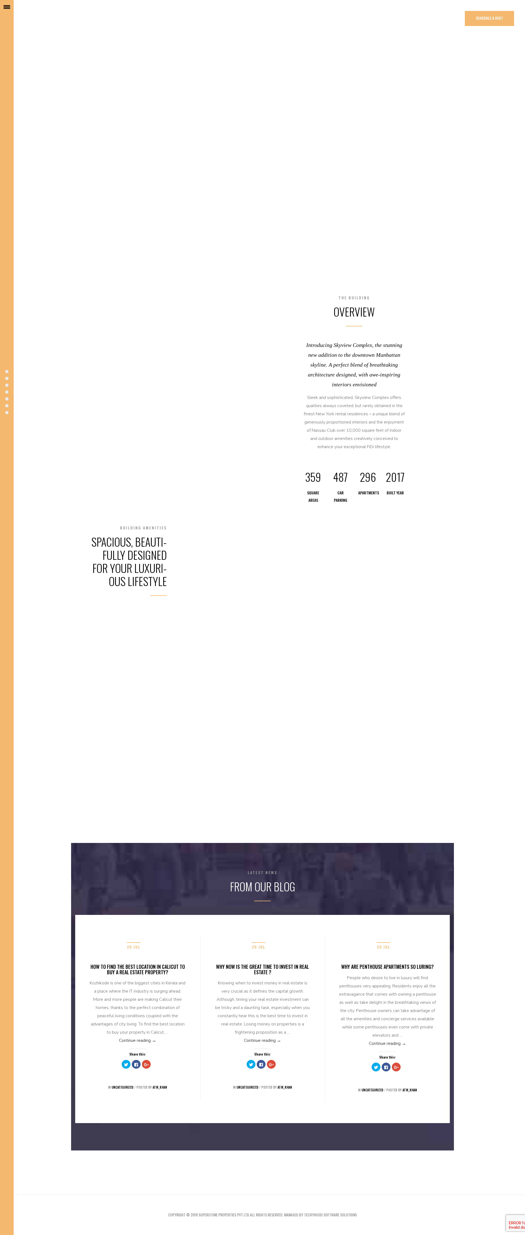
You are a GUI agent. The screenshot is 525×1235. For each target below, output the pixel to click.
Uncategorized (122, 1087)
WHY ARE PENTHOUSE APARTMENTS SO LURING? (387, 966)
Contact (7, 412)
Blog (7, 399)
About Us (7, 392)
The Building (7, 378)
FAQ (7, 406)
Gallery (7, 385)
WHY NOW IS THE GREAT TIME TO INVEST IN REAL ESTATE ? (262, 969)
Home (7, 371)
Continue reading (152, 1040)
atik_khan (160, 1087)
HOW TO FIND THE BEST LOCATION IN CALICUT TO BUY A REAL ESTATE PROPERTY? (138, 969)
